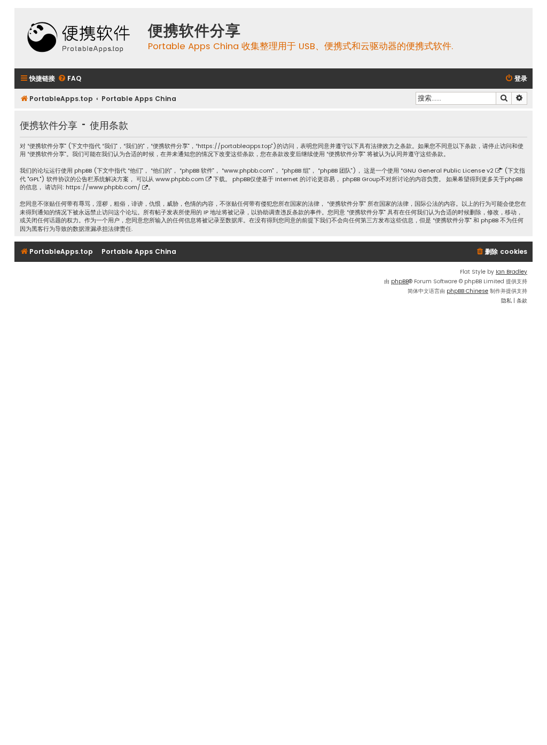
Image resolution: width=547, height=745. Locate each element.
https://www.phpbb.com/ (103, 187)
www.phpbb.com (179, 179)
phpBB (400, 281)
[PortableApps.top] (78, 38)
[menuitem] (69, 79)
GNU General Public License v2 (448, 171)
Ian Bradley (511, 272)
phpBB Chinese (467, 291)
